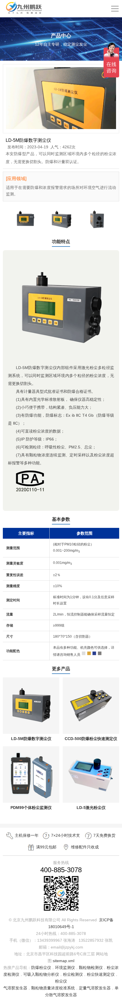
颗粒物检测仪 (91, 967)
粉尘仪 (61, 981)
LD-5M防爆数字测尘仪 (31, 738)
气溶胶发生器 (15, 988)
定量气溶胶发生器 (95, 988)
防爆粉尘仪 (41, 967)
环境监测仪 (65, 967)
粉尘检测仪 (73, 974)
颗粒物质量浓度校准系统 (53, 988)
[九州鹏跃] (24, 13)
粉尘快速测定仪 (101, 974)
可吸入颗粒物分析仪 (41, 974)
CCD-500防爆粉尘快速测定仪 (91, 738)
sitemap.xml (63, 960)
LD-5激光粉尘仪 (91, 807)
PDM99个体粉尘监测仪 (31, 807)
